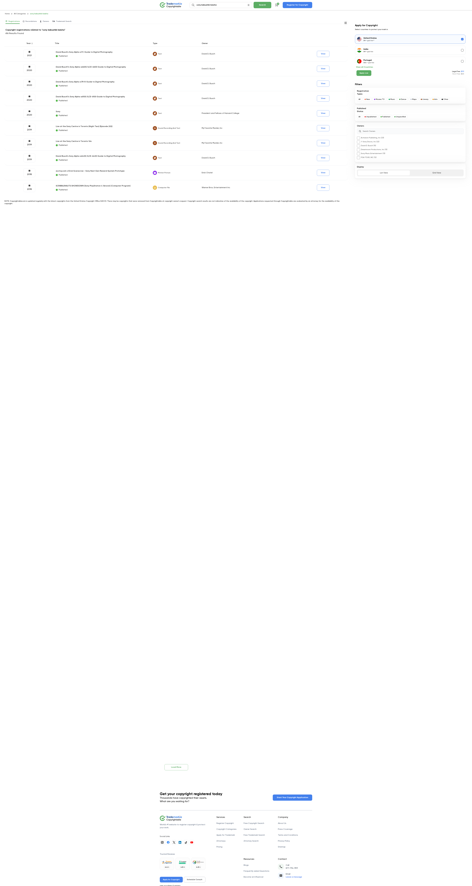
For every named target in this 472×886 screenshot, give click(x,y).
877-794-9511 (292, 868)
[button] (359, 99)
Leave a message (294, 877)
